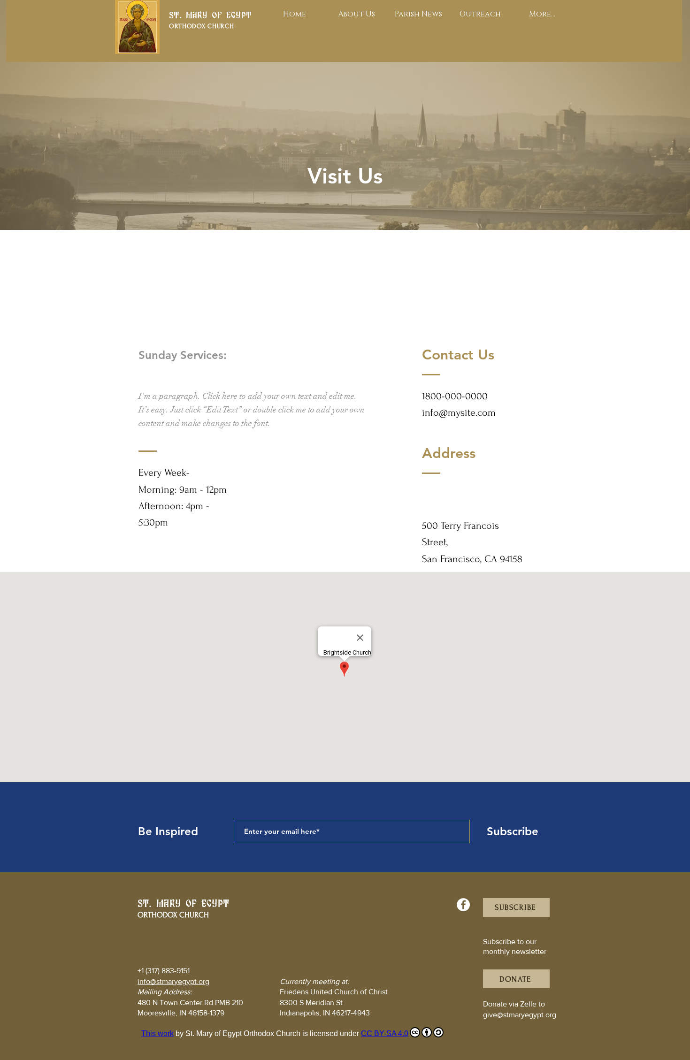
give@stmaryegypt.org (519, 1015)
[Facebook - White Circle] (463, 904)
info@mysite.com (459, 412)
